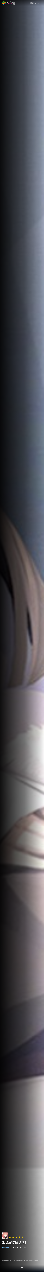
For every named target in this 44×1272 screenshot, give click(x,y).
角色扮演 (5, 1248)
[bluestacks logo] (8, 3)
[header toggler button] (41, 3)
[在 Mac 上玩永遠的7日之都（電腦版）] (22, 1254)
